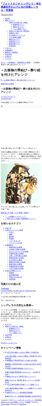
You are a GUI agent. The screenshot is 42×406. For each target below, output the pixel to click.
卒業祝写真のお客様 (16, 266)
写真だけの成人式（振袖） (19, 22)
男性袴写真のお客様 (16, 258)
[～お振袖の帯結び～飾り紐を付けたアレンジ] (18, 80)
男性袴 (11, 236)
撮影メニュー (10, 20)
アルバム (8, 48)
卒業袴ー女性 (14, 33)
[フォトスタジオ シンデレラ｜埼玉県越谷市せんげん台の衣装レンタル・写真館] (21, 10)
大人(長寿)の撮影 (15, 37)
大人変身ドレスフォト (17, 35)
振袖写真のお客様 (23, 62)
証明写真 (12, 46)
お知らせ (8, 228)
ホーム (3, 62)
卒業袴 (11, 239)
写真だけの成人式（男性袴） (19, 31)
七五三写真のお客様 (16, 268)
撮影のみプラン (18, 27)
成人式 (6, 213)
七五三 (11, 232)
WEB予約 (8, 54)
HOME (7, 18)
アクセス (8, 59)
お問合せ (8, 56)
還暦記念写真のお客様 (17, 262)
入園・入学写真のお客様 (18, 256)
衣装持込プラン (14, 42)
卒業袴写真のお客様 (16, 253)
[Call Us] (30, 291)
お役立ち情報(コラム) (13, 271)
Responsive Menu (7, 15)
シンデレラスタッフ (8, 96)
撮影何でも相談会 (11, 52)
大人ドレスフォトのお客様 (19, 251)
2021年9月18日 (6, 99)
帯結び (26, 213)
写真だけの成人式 (15, 277)
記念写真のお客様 (15, 260)
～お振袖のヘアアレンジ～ (16, 216)
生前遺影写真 (14, 275)
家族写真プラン (14, 44)
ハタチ (15, 213)
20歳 (11, 213)
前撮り (21, 213)
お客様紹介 (9, 50)
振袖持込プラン (18, 24)
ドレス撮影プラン (19, 29)
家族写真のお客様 (15, 264)
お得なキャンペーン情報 (14, 230)
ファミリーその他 (15, 243)
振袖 (2, 213)
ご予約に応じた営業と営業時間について (20, 219)
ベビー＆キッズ (14, 241)
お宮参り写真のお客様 (17, 249)
